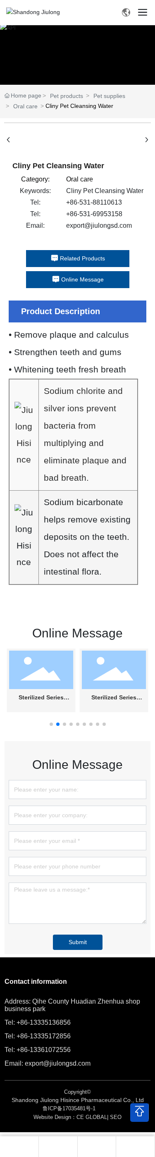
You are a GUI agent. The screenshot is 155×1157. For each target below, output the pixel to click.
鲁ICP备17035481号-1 (69, 1108)
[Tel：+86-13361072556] (58, 1146)
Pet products (66, 96)
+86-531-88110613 (94, 202)
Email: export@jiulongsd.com (48, 1063)
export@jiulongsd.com (99, 225)
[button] (51, 724)
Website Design (52, 1117)
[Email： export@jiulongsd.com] (19, 1146)
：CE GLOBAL (89, 1117)
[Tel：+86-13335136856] (135, 1146)
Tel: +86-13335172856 (38, 1036)
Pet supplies (109, 96)
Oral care (25, 106)
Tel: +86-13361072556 (38, 1049)
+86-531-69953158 (94, 213)
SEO (116, 1117)
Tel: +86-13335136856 (38, 1022)
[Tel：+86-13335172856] (96, 1146)
